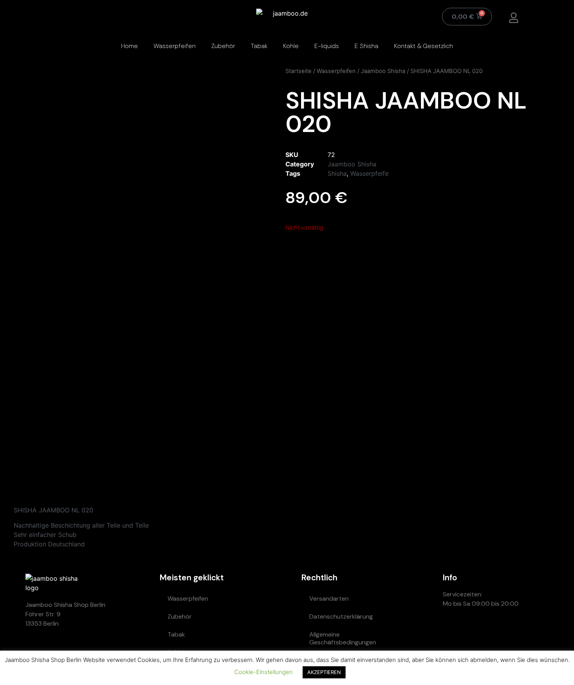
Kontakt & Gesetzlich (423, 46)
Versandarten (329, 598)
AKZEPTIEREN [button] (324, 672)
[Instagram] (499, 631)
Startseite (298, 71)
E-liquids (326, 46)
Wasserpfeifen (174, 46)
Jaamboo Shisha (383, 71)
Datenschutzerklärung (341, 616)
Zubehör (223, 46)
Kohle (291, 46)
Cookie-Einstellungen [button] (263, 672)
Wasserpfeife (369, 173)
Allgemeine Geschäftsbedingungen (342, 638)
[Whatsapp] (452, 631)
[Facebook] (523, 631)
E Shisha (366, 46)
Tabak (259, 46)
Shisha (337, 173)
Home (129, 46)
